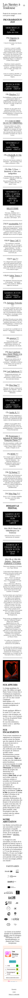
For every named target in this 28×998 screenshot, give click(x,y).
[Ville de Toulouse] (17, 871)
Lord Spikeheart (14, 371)
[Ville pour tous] (15, 924)
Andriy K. (14, 412)
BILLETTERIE (12, 208)
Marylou (14, 94)
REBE (14, 454)
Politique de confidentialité (14, 994)
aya (15, 259)
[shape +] (12, 882)
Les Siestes (10, 4)
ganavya (14, 338)
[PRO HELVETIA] (8, 892)
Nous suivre (14, 989)
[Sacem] (16, 903)
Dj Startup (14, 472)
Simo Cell (15, 241)
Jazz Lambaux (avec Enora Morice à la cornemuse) (12, 354)
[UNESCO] (8, 871)
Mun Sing (14, 385)
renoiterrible (15, 224)
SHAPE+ (6, 935)
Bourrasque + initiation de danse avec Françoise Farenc (12, 438)
